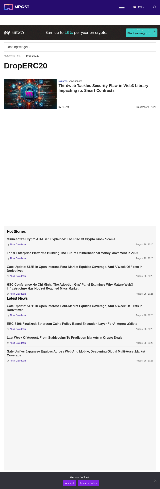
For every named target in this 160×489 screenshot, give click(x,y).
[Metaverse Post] (16, 7)
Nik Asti (65, 107)
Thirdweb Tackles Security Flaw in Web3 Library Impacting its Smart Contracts (103, 88)
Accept (69, 483)
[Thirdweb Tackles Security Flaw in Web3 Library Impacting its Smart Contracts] (30, 107)
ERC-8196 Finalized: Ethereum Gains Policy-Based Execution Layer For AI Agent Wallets (72, 323)
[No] (155, 481)
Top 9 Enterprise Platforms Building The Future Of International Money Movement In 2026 (72, 253)
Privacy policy (88, 483)
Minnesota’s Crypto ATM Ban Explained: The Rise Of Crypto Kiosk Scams (61, 239)
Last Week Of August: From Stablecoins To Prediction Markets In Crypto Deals (64, 337)
